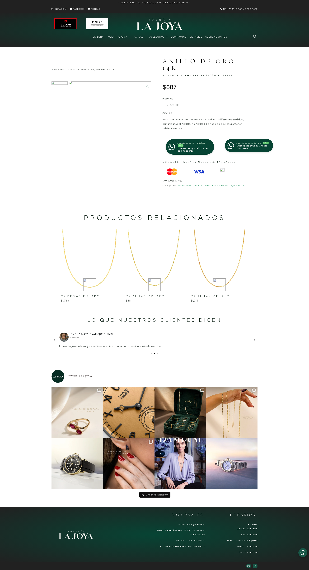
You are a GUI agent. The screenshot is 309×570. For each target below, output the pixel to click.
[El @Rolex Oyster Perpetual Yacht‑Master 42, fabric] (77, 463)
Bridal (63, 69)
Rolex (110, 37)
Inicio (54, 69)
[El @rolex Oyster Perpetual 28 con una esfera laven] (232, 463)
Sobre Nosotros (216, 37)
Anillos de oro (185, 185)
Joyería (122, 37)
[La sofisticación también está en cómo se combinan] (232, 412)
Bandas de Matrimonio (81, 69)
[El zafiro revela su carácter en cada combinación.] (128, 463)
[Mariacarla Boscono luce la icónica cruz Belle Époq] (180, 463)
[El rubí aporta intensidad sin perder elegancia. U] (77, 412)
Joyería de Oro (237, 185)
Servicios (196, 37)
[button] (253, 37)
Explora (98, 37)
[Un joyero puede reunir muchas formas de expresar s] (180, 412)
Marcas (138, 37)
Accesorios (156, 37)
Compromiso (179, 37)
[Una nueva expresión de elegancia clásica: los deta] (128, 412)
